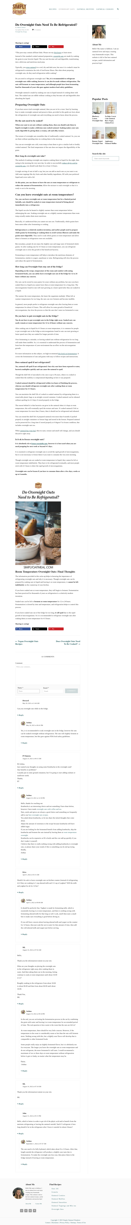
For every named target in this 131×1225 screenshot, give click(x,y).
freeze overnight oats (39, 443)
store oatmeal (31, 67)
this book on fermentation (67, 354)
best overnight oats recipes (38, 815)
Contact (47, 1222)
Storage (25, 31)
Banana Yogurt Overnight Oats (97, 142)
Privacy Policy (64, 1222)
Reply (21, 715)
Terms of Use (81, 1222)
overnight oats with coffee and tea (49, 809)
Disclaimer (55, 1222)
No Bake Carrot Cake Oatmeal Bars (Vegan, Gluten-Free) (110, 119)
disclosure (57, 52)
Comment (18, 663)
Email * (46, 688)
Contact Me (38, 1203)
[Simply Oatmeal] (27, 9)
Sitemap (73, 1222)
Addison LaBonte (21, 27)
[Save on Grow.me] (66, 46)
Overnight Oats (19, 31)
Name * (20, 688)
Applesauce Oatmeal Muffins (111, 142)
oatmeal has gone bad (28, 431)
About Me (28, 1203)
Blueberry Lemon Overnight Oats (97, 118)
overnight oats (58, 56)
